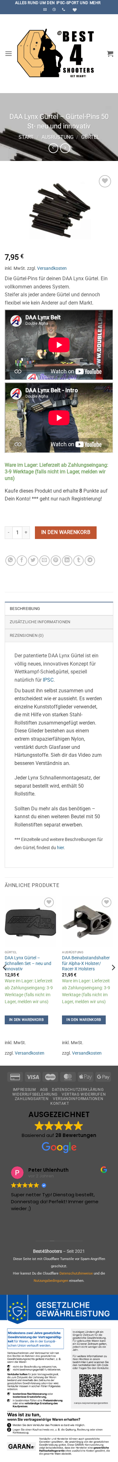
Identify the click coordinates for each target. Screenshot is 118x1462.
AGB (44, 1089)
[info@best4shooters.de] (45, 9)
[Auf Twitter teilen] (33, 560)
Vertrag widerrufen (84, 1094)
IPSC (48, 680)
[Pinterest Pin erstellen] (56, 560)
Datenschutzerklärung (78, 1089)
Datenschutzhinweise (76, 1273)
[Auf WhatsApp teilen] (10, 560)
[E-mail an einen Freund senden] (44, 560)
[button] (8, 53)
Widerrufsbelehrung (35, 1094)
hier (60, 847)
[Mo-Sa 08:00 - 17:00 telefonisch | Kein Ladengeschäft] (55, 9)
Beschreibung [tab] (25, 608)
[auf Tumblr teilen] (78, 560)
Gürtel (90, 137)
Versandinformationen (78, 1099)
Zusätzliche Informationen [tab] (40, 621)
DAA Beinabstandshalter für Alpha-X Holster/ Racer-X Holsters (86, 963)
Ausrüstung (58, 137)
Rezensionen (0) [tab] (27, 635)
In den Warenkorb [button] (26, 1020)
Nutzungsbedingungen (51, 1281)
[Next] (113, 980)
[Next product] (53, 148)
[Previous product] (65, 148)
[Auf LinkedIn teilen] (67, 560)
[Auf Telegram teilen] (90, 560)
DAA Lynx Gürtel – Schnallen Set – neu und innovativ (28, 963)
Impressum (24, 1089)
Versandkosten (52, 268)
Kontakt (59, 1103)
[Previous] (5, 980)
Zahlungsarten (32, 1099)
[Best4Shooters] (59, 54)
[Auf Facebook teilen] (22, 560)
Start (26, 137)
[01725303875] (64, 9)
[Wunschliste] (74, 10)
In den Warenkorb (65, 532)
